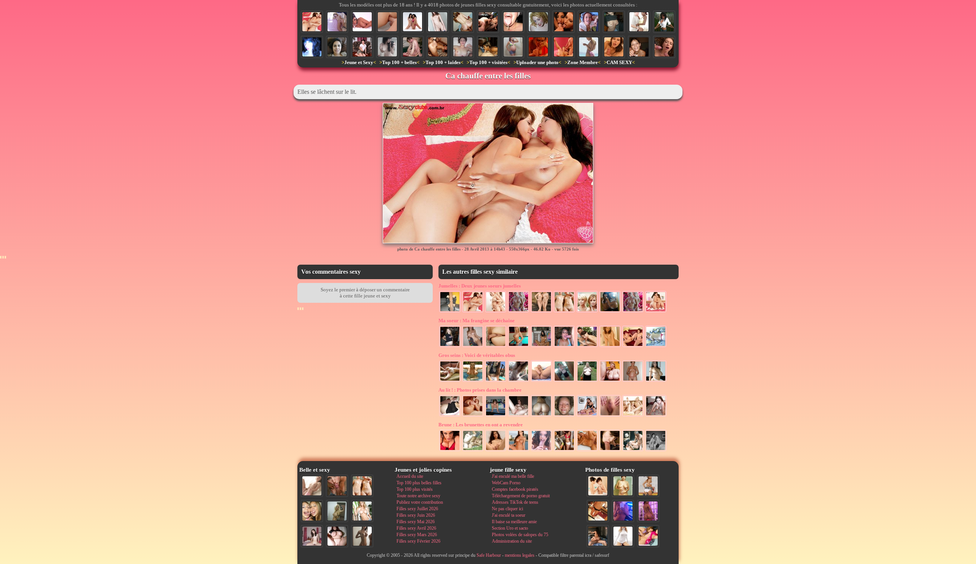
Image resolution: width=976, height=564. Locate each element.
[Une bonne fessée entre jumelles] (655, 311)
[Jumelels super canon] (587, 311)
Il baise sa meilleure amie (514, 521)
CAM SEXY (619, 62)
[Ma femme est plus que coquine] (610, 415)
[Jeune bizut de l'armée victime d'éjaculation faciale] (337, 46)
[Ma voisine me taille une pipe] (337, 486)
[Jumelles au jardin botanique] (632, 311)
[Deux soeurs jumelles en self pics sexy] (610, 311)
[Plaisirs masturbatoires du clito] (541, 415)
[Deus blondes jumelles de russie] (449, 311)
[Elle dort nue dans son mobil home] (337, 21)
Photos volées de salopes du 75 (520, 534)
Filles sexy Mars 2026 (416, 534)
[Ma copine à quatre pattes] (655, 415)
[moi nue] (312, 536)
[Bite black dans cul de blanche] (472, 415)
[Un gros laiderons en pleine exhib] (587, 381)
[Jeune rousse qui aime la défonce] (462, 21)
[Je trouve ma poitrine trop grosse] (472, 381)
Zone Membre (582, 62)
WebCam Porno (506, 482)
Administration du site (512, 541)
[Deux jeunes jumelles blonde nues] (564, 311)
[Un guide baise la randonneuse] (632, 450)
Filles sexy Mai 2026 (415, 521)
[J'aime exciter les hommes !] (648, 486)
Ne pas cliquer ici (507, 508)
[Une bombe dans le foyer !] (564, 450)
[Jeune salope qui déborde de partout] (563, 46)
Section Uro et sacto (510, 528)
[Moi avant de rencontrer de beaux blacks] (495, 415)
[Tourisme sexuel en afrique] (639, 21)
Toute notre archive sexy (418, 495)
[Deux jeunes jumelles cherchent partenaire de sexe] (541, 311)
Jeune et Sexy (358, 62)
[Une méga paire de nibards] (655, 381)
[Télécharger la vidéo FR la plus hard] (587, 415)
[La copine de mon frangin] (495, 450)
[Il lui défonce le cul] (437, 46)
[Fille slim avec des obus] (362, 536)
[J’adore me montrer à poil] (488, 46)
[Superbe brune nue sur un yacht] (518, 450)
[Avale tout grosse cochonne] (564, 346)
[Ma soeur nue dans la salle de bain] (610, 346)
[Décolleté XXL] (564, 381)
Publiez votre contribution (419, 502)
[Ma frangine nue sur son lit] (655, 346)
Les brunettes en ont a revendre (480, 424)
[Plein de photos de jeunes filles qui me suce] (541, 450)
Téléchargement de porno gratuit (521, 495)
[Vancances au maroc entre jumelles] (518, 311)
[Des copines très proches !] (655, 450)
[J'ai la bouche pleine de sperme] (513, 21)
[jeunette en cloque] (513, 46)
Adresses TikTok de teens (515, 502)
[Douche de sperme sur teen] (664, 46)
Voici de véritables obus (476, 355)
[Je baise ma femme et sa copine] (488, 21)
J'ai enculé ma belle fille (513, 476)
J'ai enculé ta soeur (508, 515)
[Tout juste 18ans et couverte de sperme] (639, 46)
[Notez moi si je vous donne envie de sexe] (495, 381)
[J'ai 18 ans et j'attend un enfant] (449, 415)
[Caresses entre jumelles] (495, 311)
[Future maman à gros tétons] (632, 381)
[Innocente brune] (437, 21)
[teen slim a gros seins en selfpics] (518, 381)
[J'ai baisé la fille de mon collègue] (564, 415)
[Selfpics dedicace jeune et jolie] (337, 511)
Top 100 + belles (399, 62)
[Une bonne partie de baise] (648, 536)
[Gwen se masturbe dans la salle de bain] (541, 346)
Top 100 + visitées (488, 62)
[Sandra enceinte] (449, 346)
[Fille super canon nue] (362, 511)
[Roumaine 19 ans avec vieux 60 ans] (587, 450)
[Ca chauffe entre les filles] (311, 21)
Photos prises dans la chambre (480, 390)
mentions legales (520, 555)
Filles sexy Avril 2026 (416, 528)
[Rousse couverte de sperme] (538, 21)
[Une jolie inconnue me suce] (610, 450)
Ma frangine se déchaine (476, 320)
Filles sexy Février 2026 (418, 541)
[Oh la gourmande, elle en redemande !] (588, 21)
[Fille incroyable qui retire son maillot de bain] (588, 46)
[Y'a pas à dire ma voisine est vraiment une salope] (362, 46)
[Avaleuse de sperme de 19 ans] (613, 46)
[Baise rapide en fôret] (472, 450)
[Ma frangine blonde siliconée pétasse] (518, 346)
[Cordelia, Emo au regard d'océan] (311, 46)
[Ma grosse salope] (337, 536)
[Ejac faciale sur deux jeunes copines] (312, 511)
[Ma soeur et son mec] (495, 346)
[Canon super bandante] (449, 381)
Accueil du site (409, 476)
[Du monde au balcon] (664, 21)
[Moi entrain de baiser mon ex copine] (598, 536)
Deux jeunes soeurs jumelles (479, 286)
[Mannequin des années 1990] (623, 536)
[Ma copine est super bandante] (362, 21)
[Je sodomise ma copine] (387, 21)
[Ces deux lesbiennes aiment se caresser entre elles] (598, 486)
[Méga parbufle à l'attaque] (610, 381)
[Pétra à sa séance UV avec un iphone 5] (623, 511)
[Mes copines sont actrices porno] (412, 21)
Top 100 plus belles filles (418, 482)
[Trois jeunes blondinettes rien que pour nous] (632, 415)
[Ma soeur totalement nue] (387, 46)
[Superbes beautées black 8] (648, 511)
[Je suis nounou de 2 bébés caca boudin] (632, 346)
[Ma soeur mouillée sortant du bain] (472, 346)
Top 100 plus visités (414, 489)
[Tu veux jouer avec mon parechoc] (449, 450)
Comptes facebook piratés (515, 489)
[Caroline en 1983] (623, 486)
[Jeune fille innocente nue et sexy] (312, 486)
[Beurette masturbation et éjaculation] (538, 46)
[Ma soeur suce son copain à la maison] (587, 346)
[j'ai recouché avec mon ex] (518, 415)
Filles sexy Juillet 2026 (417, 508)
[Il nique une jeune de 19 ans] (412, 46)
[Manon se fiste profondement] (541, 381)
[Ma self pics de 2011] (598, 511)
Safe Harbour (489, 555)
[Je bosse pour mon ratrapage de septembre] (613, 21)
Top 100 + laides (443, 62)
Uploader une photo (537, 62)
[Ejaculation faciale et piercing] (563, 21)
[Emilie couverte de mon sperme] (462, 46)
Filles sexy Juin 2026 (415, 515)
